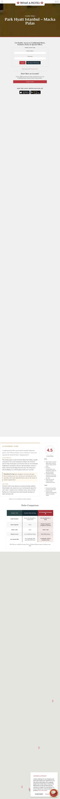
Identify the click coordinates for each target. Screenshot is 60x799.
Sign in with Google (34, 62)
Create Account (30, 81)
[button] (30, 790)
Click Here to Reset (34, 69)
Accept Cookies (39, 794)
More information (42, 790)
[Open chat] (53, 793)
